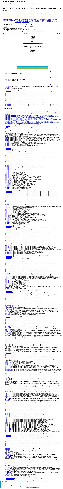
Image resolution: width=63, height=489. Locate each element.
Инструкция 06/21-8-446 (10, 306)
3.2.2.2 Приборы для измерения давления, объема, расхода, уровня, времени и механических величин (37, 13)
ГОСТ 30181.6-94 (9, 247)
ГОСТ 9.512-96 (8, 286)
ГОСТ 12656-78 (8, 79)
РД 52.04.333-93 (8, 472)
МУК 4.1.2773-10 (9, 389)
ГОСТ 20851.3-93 (9, 181)
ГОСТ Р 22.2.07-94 (9, 290)
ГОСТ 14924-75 (8, 160)
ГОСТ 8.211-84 (8, 273)
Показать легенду (53, 71)
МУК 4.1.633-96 (8, 433)
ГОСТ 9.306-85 (8, 105)
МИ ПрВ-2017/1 (8, 353)
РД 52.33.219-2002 (9, 474)
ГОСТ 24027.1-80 (9, 204)
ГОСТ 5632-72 (8, 99)
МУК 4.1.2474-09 (9, 386)
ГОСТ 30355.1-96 (9, 251)
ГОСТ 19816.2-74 (9, 177)
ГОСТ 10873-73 (8, 145)
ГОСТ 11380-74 (8, 148)
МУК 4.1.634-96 (8, 434)
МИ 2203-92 (8, 326)
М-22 (7, 135)
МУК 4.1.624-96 (8, 424)
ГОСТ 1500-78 (8, 161)
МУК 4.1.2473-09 (9, 385)
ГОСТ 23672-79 (8, 199)
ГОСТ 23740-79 (8, 201)
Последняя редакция (18, 20)
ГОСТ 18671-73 (8, 172)
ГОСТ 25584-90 (8, 217)
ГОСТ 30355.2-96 (9, 252)
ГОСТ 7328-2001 (9, 73)
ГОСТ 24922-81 (8, 211)
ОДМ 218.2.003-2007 (9, 451)
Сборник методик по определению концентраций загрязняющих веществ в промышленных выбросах (23, 123)
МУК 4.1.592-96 (8, 393)
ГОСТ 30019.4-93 (9, 239)
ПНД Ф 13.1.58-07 (9, 459)
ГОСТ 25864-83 (8, 219)
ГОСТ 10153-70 (8, 142)
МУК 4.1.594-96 (8, 395)
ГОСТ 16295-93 (8, 166)
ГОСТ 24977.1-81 (9, 213)
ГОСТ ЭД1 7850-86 (9, 305)
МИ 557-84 (8, 338)
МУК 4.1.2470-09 (9, 379)
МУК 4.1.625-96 (8, 425)
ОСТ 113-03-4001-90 (9, 453)
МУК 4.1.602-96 (8, 406)
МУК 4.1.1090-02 (9, 364)
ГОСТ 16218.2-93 (9, 165)
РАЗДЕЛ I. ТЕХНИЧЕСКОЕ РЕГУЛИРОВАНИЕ (23, 11)
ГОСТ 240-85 (8, 203)
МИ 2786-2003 (8, 332)
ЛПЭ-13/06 (8, 126)
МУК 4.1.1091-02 (9, 365)
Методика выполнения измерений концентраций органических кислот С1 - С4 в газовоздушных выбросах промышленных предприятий (29, 115)
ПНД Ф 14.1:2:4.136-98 (10, 460)
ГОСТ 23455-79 (8, 198)
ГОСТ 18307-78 (8, 171)
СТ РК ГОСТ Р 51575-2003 (10, 478)
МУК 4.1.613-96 (8, 416)
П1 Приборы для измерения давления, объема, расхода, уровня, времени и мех (28, 21)
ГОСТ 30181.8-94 (9, 248)
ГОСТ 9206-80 (8, 288)
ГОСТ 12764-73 (8, 150)
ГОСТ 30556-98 (8, 258)
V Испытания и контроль (37, 11)
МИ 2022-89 (8, 323)
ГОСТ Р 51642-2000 (9, 302)
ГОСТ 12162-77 (8, 149)
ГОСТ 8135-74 (8, 279)
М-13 (7, 132)
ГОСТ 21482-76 (8, 184)
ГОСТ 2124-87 (8, 183)
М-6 (7, 140)
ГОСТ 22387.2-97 (9, 190)
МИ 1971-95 (8, 322)
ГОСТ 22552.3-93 (9, 193)
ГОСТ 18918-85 (8, 173)
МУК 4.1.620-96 (8, 420)
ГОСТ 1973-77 (8, 175)
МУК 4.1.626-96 (8, 426)
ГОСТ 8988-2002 (9, 283)
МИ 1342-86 (8, 313)
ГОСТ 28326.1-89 (9, 228)
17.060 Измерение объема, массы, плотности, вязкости (48, 16)
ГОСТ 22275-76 (8, 188)
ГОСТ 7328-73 (8, 80)
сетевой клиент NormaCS (23, 33)
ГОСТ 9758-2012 (9, 289)
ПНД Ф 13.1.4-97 (9, 456)
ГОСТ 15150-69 (8, 91)
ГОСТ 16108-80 (8, 163)
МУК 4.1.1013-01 (9, 361)
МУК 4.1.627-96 (8, 427)
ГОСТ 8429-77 (8, 281)
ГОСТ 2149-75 (8, 185)
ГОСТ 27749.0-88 (9, 225)
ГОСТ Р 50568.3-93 (9, 294)
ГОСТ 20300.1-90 (9, 179)
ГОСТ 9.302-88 (8, 103)
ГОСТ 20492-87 (8, 180)
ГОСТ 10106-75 (8, 141)
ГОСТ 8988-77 (8, 284)
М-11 (7, 131)
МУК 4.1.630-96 (8, 430)
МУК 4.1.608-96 (8, 411)
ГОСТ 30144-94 (8, 241)
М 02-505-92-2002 (9, 308)
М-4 (7, 138)
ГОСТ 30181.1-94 (9, 242)
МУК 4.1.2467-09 (9, 376)
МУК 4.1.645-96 (8, 445)
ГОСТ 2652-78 (8, 222)
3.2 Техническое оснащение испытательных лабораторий (25, 12)
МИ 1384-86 (8, 314)
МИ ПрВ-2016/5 (8, 351)
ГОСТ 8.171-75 (8, 271)
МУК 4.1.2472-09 (9, 383)
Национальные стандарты (7, 19)
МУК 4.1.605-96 (8, 409)
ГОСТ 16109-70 (8, 164)
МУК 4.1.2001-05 (9, 372)
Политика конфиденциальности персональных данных (32, 487)
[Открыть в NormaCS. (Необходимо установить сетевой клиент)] (3, 24)
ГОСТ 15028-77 (8, 162)
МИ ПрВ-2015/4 (8, 345)
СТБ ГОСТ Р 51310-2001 (10, 480)
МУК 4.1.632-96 (8, 431)
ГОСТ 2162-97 (8, 187)
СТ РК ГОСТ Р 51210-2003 (10, 476)
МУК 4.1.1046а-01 (9, 362)
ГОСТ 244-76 (8, 209)
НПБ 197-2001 (8, 449)
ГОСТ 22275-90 (8, 189)
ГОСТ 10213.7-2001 (9, 143)
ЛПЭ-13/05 (8, 125)
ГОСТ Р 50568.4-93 (9, 295)
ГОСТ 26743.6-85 (9, 224)
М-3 (7, 137)
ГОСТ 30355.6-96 (9, 256)
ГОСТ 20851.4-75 (9, 182)
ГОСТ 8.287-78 (8, 274)
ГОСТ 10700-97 (8, 144)
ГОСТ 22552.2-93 (9, 192)
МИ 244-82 (8, 327)
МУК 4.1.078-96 (8, 359)
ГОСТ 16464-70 (8, 167)
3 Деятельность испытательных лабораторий (50, 11)
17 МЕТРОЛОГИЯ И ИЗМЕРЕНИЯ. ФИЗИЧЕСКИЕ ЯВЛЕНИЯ (26, 14)
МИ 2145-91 (8, 325)
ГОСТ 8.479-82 (8, 277)
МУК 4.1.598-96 (8, 402)
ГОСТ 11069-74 (8, 88)
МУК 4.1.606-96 (8, 410)
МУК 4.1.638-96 (8, 438)
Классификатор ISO (6, 14)
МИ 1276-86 (8, 311)
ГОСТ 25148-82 (8, 215)
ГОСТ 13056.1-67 (9, 151)
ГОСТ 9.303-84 (8, 104)
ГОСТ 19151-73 (8, 174)
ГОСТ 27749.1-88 (9, 226)
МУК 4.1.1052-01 (9, 363)
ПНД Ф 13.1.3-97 (9, 454)
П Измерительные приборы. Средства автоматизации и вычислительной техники (37, 20)
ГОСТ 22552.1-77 (9, 191)
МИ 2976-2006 (8, 333)
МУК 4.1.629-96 (8, 429)
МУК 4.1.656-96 (8, 446)
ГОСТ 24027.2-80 (9, 206)
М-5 (7, 139)
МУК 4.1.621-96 (8, 421)
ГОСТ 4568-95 (8, 260)
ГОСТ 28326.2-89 (9, 229)
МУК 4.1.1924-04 (9, 366)
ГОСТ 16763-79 (8, 168)
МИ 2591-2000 (8, 328)
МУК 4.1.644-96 (8, 444)
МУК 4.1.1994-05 (9, 369)
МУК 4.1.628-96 (8, 428)
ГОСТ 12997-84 (8, 90)
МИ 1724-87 (8, 317)
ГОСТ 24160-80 (8, 207)
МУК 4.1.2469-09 (9, 378)
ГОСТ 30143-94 (8, 240)
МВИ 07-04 (8, 310)
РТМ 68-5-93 (8, 475)
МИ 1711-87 (8, 316)
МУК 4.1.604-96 (8, 408)
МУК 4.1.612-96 (8, 415)
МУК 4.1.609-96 (8, 412)
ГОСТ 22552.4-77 (9, 194)
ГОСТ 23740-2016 (9, 200)
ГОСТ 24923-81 (8, 212)
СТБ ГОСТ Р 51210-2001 (10, 479)
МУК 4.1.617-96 (8, 419)
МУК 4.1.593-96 (8, 394)
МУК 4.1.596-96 (8, 398)
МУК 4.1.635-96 (8, 435)
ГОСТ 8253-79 (8, 280)
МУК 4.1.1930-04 (9, 367)
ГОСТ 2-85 (8, 178)
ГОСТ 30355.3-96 (9, 253)
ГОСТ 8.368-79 (8, 275)
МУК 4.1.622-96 (8, 422)
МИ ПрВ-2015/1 (8, 342)
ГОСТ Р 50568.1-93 (9, 292)
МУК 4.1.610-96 (8, 413)
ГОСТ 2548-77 (8, 216)
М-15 (7, 134)
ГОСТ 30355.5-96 (9, 255)
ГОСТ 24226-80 (8, 208)
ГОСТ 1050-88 (8, 86)
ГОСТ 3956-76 (8, 259)
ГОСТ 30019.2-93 (9, 237)
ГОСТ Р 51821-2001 (9, 303)
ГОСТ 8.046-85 (8, 269)
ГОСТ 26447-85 (8, 220)
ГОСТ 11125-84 (8, 146)
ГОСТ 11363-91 (8, 147)
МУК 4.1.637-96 (8, 437)
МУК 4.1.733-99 (8, 447)
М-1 (7, 127)
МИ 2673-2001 (8, 330)
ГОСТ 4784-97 (8, 98)
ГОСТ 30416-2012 (9, 257)
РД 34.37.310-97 (8, 469)
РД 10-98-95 (8, 467)
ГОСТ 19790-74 (8, 176)
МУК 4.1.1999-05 (9, 370)
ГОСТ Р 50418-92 (9, 291)
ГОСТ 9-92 (8, 285)
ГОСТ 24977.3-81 (9, 214)
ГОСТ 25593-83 (8, 218)
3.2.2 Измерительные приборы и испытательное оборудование (46, 12)
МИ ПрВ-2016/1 (8, 347)
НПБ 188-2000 (8, 448)
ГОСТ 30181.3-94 (9, 246)
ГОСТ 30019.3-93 (9, 238)
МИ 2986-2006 (8, 335)
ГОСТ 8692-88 (8, 282)
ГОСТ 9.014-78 (8, 102)
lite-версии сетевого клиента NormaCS (32, 4)
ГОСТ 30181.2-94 (9, 244)
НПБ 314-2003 (8, 450)
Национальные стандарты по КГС (9, 20)
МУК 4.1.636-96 (8, 436)
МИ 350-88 (8, 337)
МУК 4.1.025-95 (8, 357)
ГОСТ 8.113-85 (8, 270)
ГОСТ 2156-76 (8, 186)
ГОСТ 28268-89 (8, 227)
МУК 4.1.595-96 (8, 396)
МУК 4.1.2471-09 (9, 381)
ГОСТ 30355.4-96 (9, 254)
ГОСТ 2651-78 (8, 221)
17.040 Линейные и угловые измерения (45, 14)
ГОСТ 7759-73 (8, 268)
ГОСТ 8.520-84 (8, 278)
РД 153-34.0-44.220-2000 (10, 468)
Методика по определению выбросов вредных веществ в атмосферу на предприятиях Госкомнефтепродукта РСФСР (26, 117)
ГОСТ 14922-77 (8, 159)
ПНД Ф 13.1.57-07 (9, 457)
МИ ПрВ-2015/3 (8, 344)
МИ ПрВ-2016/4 (8, 349)
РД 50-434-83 (8, 471)
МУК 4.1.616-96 (8, 418)
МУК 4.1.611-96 (8, 414)
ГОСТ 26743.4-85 (9, 223)
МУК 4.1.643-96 (8, 443)
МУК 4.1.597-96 (8, 400)
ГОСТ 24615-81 (8, 210)
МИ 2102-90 (8, 324)
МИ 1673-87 (8, 315)
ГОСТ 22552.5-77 (9, 195)
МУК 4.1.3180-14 (9, 391)
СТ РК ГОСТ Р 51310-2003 (10, 477)
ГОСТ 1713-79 (8, 170)
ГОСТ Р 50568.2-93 (9, 293)
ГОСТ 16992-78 (8, 169)
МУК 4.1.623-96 (8, 423)
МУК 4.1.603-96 (8, 407)
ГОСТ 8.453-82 (8, 276)
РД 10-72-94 (8, 465)
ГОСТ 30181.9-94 (9, 249)
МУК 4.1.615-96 (8, 417)
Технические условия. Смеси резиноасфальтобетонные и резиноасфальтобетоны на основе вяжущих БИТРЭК (24, 124)
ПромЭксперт (5, 11)
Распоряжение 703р (9, 463)
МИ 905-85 (8, 341)
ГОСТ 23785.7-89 (9, 202)
